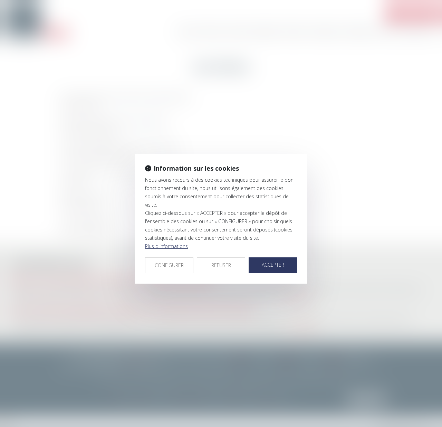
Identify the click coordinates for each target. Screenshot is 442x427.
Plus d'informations (166, 246)
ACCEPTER (273, 265)
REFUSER (221, 265)
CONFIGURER (169, 265)
